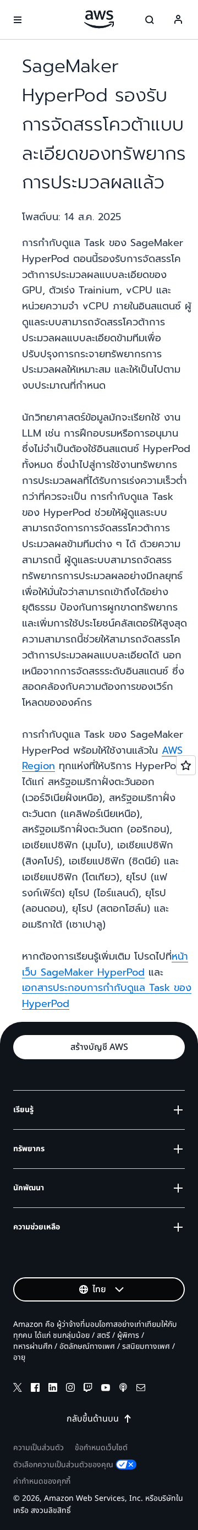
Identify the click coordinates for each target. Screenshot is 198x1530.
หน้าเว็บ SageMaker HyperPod (105, 964)
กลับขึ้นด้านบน (93, 1418)
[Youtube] (105, 1389)
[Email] (140, 1389)
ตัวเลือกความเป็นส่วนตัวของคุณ (63, 1465)
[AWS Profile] (178, 20)
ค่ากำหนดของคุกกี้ (41, 1481)
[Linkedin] (52, 1389)
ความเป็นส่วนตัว (38, 1447)
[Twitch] (88, 1389)
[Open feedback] (186, 765)
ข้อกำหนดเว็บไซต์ (101, 1447)
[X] (17, 1389)
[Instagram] (70, 1389)
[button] (99, 1047)
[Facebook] (35, 1389)
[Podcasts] (123, 1389)
